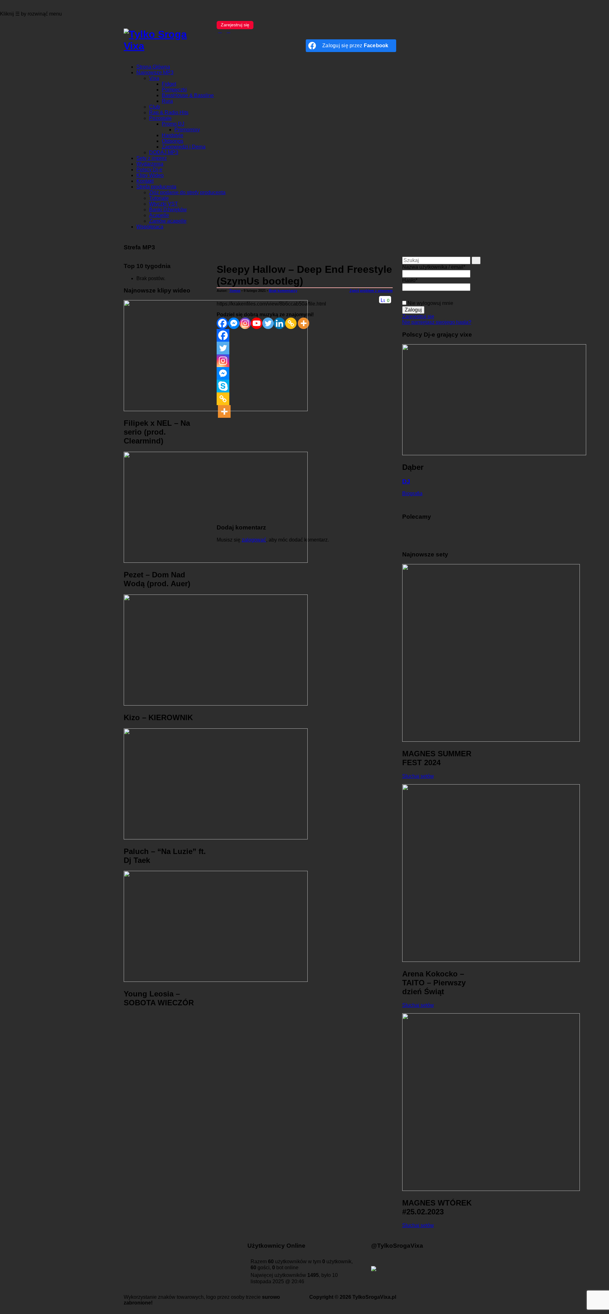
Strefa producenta (156, 186)
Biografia (412, 493)
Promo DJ (173, 124)
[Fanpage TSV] (220, 31)
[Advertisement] (165, 1109)
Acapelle (159, 215)
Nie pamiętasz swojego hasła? (436, 322)
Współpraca (149, 226)
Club (154, 106)
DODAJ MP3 (163, 152)
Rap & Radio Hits (168, 112)
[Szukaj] (476, 260)
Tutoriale (159, 198)
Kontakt (145, 181)
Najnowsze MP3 (155, 72)
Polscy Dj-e (149, 169)
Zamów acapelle (168, 221)
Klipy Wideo (150, 175)
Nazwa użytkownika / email (433, 267)
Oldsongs (172, 141)
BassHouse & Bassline (188, 95)
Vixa (154, 78)
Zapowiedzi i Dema (184, 146)
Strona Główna (153, 66)
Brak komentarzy (283, 290)
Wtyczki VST (163, 204)
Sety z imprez (151, 158)
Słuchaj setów (418, 776)
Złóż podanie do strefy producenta (187, 192)
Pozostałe (160, 118)
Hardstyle (172, 135)
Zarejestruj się (235, 24)
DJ (406, 481)
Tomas (234, 290)
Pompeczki (174, 89)
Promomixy (187, 129)
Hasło (409, 280)
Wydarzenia (149, 164)
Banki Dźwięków (168, 209)
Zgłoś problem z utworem (371, 290)
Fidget (169, 84)
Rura (167, 101)
